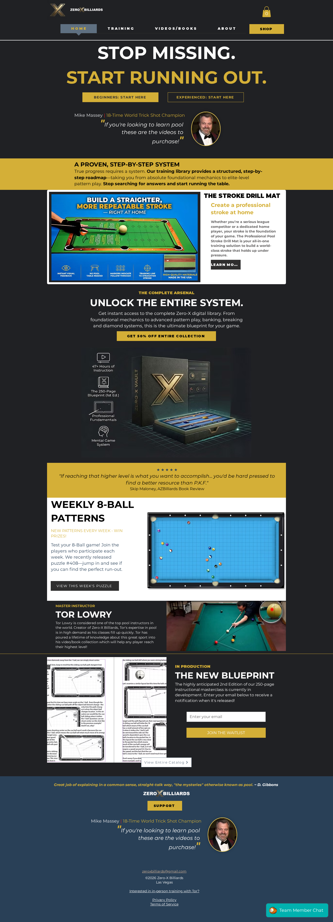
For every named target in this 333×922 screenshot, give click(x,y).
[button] (266, 11)
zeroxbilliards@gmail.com (164, 871)
